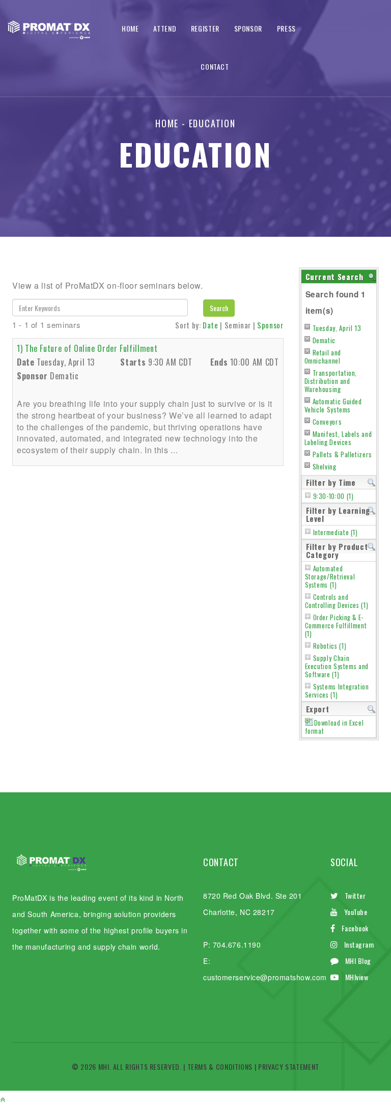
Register (205, 28)
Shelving (325, 466)
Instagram (359, 944)
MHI (103, 1066)
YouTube (356, 911)
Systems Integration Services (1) (337, 691)
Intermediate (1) (335, 532)
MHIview (357, 977)
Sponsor (248, 28)
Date (210, 324)
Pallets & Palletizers (342, 454)
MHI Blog (358, 960)
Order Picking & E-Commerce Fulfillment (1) (336, 626)
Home (130, 28)
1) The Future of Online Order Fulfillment (87, 348)
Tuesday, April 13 (337, 328)
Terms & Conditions (220, 1066)
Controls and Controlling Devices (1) (337, 601)
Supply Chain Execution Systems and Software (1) (337, 666)
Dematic (324, 340)
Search (219, 307)
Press (286, 28)
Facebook (355, 928)
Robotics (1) (330, 646)
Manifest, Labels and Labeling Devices (338, 438)
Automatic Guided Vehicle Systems (333, 405)
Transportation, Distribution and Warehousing (330, 381)
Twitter (355, 895)
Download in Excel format (334, 727)
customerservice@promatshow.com (265, 977)
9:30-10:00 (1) (333, 496)
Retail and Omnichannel (322, 356)
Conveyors (327, 422)
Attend (164, 28)
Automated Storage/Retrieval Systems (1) (330, 577)
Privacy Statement (288, 1066)
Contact (215, 66)
